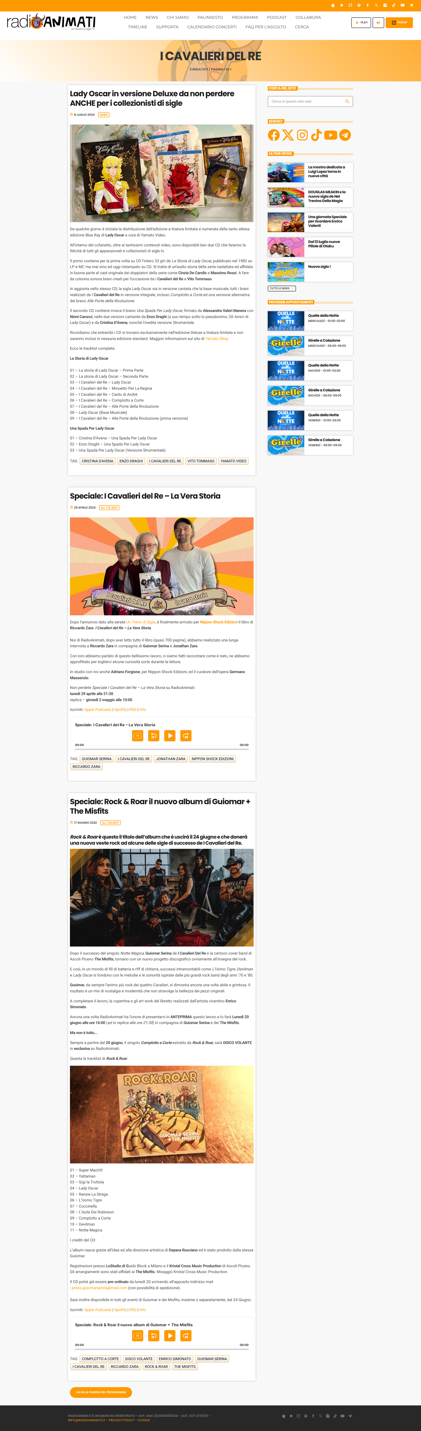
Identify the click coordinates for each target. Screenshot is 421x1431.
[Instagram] (385, 5)
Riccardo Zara (86, 766)
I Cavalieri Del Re (165, 461)
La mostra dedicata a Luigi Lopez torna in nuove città (326, 172)
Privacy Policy (122, 1420)
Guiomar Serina (97, 759)
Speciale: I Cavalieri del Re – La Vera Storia (145, 496)
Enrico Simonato (175, 1359)
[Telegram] (411, 5)
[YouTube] (403, 5)
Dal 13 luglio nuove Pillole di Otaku (324, 244)
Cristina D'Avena (97, 461)
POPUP (399, 22)
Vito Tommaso (201, 461)
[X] (288, 135)
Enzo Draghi (131, 461)
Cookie (144, 1420)
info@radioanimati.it (86, 1420)
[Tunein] (359, 5)
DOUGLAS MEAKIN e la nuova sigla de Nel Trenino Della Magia (326, 196)
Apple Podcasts (98, 709)
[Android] (342, 5)
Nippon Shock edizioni (213, 759)
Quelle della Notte (323, 316)
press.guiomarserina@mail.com (99, 1288)
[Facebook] (368, 5)
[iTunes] (333, 5)
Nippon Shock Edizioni (219, 622)
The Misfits (185, 1366)
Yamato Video (233, 461)
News (104, 115)
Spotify (120, 709)
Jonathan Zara (170, 759)
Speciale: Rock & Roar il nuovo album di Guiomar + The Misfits (160, 806)
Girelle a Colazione (324, 340)
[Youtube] (331, 135)
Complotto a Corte (100, 1359)
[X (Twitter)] (376, 5)
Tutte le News (282, 288)
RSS (132, 709)
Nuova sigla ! (319, 266)
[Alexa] (350, 5)
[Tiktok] (316, 135)
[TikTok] (394, 5)
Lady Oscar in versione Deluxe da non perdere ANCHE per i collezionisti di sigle (152, 98)
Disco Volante (139, 1359)
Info (142, 709)
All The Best (109, 508)
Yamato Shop (217, 338)
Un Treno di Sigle (140, 622)
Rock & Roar (156, 1366)
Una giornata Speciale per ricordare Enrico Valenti (327, 221)
